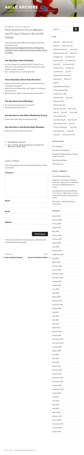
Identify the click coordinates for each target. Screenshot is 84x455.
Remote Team (59, 105)
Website (8, 222)
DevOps (73, 49)
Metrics (67, 79)
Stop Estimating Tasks (59, 160)
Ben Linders (56, 201)
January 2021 (56, 335)
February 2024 (57, 250)
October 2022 (57, 281)
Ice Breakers (68, 64)
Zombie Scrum (68, 134)
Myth (56, 83)
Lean (68, 71)
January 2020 (56, 374)
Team (73, 127)
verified (22, 142)
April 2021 (55, 324)
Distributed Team (60, 53)
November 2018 (57, 424)
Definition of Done (60, 49)
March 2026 (56, 216)
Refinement (58, 101)
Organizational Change (61, 86)
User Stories (58, 131)
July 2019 (55, 397)
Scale (64, 112)
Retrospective (59, 109)
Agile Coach (67, 42)
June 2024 (55, 247)
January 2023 (56, 270)
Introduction (58, 68)
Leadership (58, 71)
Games (56, 64)
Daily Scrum (13, 145)
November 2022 (57, 277)
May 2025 (55, 231)
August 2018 (56, 431)
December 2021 (57, 304)
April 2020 (55, 362)
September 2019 (58, 389)
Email (7, 211)
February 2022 (57, 301)
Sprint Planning (59, 123)
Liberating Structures (61, 75)
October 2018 (57, 428)
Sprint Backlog (59, 120)
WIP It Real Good (58, 164)
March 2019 (56, 412)
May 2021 (55, 320)
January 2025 (56, 235)
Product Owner (59, 94)
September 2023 (58, 254)
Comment (9, 173)
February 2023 (57, 266)
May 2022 (55, 293)
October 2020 (57, 347)
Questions (21, 146)
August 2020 (56, 351)
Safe (56, 112)
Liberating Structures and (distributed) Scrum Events (65, 184)
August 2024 (56, 243)
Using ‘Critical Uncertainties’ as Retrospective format (65, 195)
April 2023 (55, 258)
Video (56, 134)
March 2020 (56, 366)
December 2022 (57, 274)
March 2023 (56, 262)
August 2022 (56, 285)
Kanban (70, 68)
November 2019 (57, 381)
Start (71, 123)
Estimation (39, 145)
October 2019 (57, 385)
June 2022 (55, 289)
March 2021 (56, 327)
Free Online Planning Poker (61, 150)
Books (56, 46)
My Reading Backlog (63, 176)
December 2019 (57, 378)
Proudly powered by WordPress (25, 450)
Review (72, 109)
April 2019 (55, 408)
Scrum (73, 112)
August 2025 (56, 227)
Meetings (12, 146)
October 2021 (56, 308)
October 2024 (57, 239)
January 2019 (56, 420)
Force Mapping (57, 146)
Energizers (57, 57)
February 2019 (57, 416)
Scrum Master (59, 116)
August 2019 (56, 393)
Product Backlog (60, 90)
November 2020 (57, 343)
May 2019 (55, 404)
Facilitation (70, 60)
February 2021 (57, 331)
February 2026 (57, 220)
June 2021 (55, 316)
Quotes (69, 97)
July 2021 (55, 312)
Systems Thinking (60, 127)
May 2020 (55, 358)
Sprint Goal (72, 120)
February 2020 (57, 370)
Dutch (73, 53)
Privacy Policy (9, 450)
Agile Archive (21, 7)
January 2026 (56, 224)
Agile (56, 42)
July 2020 (55, 354)
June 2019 (55, 401)
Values (70, 131)
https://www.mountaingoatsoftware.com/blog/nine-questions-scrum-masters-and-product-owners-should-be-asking (26, 50)
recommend (13, 142)
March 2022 (56, 297)
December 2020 (57, 339)
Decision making (26, 145)
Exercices (58, 60)
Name (8, 201)
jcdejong (26, 27)
